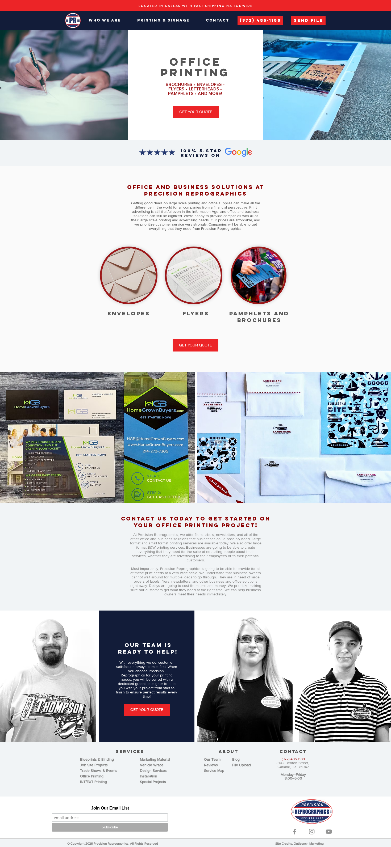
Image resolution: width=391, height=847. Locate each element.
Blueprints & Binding (97, 759)
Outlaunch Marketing (309, 843)
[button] (105, 20)
